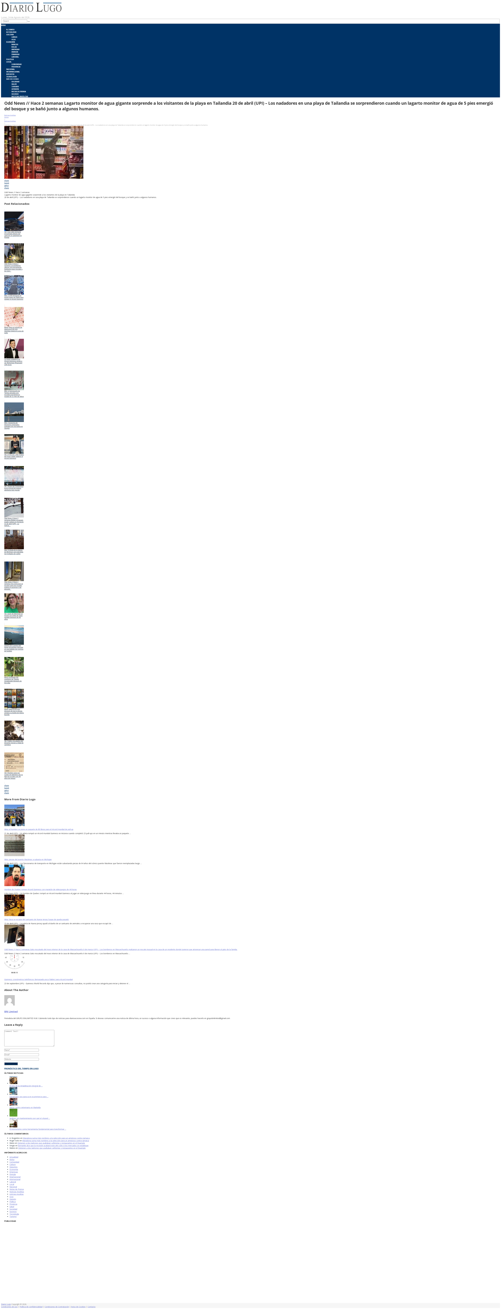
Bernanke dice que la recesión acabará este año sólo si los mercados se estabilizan (53, 1145)
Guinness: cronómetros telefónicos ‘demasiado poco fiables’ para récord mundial (38, 979)
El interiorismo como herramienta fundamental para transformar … (38, 1129)
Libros (14, 37)
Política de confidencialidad (31, 1306)
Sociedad (15, 81)
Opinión (15, 89)
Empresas (15, 49)
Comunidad (16, 64)
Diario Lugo (6, 1304)
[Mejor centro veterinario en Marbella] (13, 1105)
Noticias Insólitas (19, 96)
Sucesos (15, 94)
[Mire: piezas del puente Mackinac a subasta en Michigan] (250, 846)
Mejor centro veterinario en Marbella (25, 1107)
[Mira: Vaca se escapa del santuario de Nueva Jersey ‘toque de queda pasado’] (250, 906)
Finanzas (15, 54)
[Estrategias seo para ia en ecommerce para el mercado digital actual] (13, 1094)
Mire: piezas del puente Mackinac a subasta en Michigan (28, 859)
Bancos (14, 44)
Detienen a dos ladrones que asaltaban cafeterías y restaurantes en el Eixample (51, 1143)
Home (6, 117)
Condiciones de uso (9, 1306)
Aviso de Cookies (78, 1306)
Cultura (10, 34)
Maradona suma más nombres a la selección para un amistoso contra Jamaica (56, 1138)
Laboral (15, 57)
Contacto (92, 1306)
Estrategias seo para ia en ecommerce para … (29, 1096)
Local (8, 62)
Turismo (15, 86)
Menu (3, 25)
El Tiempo (10, 29)
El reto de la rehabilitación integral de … (26, 1086)
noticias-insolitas (17, 1194)
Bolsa (14, 47)
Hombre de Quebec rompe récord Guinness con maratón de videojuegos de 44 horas (40, 889)
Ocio (13, 39)
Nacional (10, 69)
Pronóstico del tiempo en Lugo (21, 1068)
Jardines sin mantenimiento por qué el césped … (30, 1118)
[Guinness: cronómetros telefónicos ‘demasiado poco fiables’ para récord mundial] (250, 966)
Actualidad (11, 32)
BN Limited (11, 1011)
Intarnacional (13, 72)
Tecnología (11, 76)
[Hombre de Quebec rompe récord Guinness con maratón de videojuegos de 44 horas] (250, 876)
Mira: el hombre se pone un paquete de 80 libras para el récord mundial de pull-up (38, 829)
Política (10, 59)
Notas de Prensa (18, 91)
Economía (10, 42)
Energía (14, 52)
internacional (15, 1179)
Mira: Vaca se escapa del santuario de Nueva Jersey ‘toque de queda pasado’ (36, 919)
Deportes (10, 74)
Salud (14, 84)
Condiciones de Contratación (57, 1306)
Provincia (15, 67)
